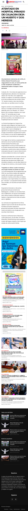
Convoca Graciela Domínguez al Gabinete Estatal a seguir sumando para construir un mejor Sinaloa (14, 376)
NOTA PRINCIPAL (9, 6)
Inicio (2, 6)
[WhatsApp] (9, 30)
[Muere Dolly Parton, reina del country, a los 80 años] (5, 424)
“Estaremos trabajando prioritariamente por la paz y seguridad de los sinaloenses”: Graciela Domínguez (13, 399)
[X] (6, 30)
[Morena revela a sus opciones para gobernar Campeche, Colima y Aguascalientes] (5, 432)
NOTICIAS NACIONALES (8, 305)
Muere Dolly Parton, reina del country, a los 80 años (14, 307)
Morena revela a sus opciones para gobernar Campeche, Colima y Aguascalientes (12, 316)
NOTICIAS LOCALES (7, 324)
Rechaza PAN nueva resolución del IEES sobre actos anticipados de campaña (13, 298)
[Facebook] (2, 30)
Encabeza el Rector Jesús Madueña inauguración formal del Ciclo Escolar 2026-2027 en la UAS (12, 353)
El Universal (5, 27)
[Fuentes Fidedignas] (14, 2)
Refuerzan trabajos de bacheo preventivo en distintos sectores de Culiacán (13, 326)
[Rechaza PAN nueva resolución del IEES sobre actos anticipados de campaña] (5, 417)
